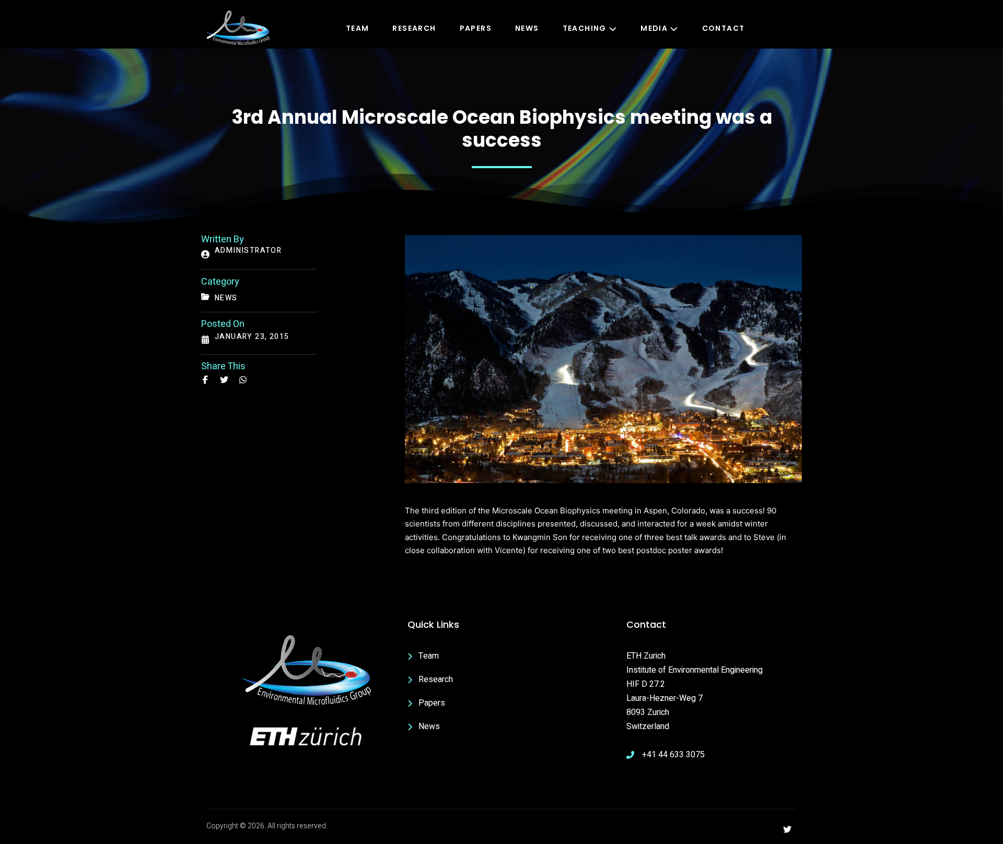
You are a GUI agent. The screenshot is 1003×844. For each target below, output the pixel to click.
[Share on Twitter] (224, 380)
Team (357, 28)
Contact (723, 28)
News (527, 28)
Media (654, 28)
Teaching (585, 28)
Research (414, 28)
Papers (476, 28)
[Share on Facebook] (205, 380)
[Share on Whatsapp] (243, 380)
